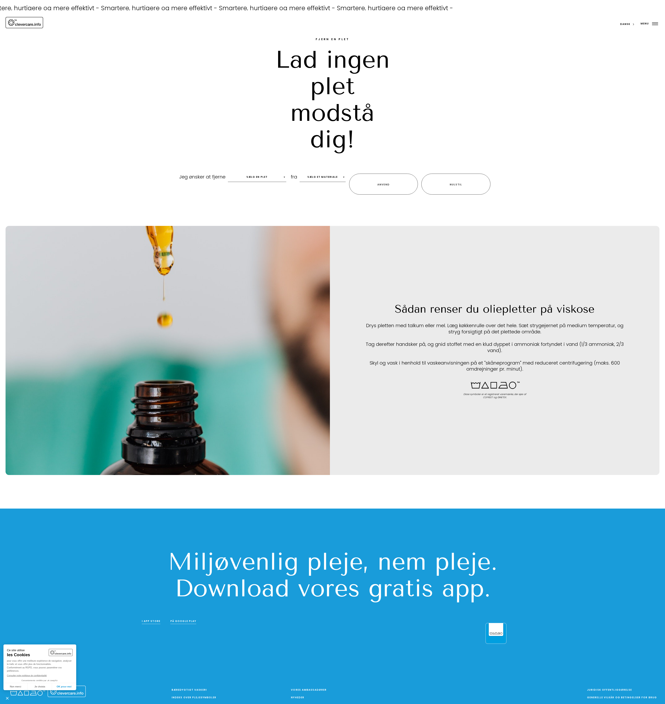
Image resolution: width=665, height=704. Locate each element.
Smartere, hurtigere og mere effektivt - (116, 9)
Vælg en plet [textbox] (257, 177)
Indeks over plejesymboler (194, 698)
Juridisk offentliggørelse (609, 690)
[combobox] (257, 178)
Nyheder (297, 698)
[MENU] (654, 23)
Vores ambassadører (309, 690)
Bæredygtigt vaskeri (189, 690)
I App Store (151, 622)
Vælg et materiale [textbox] (322, 177)
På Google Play (183, 622)
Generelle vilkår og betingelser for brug (622, 698)
